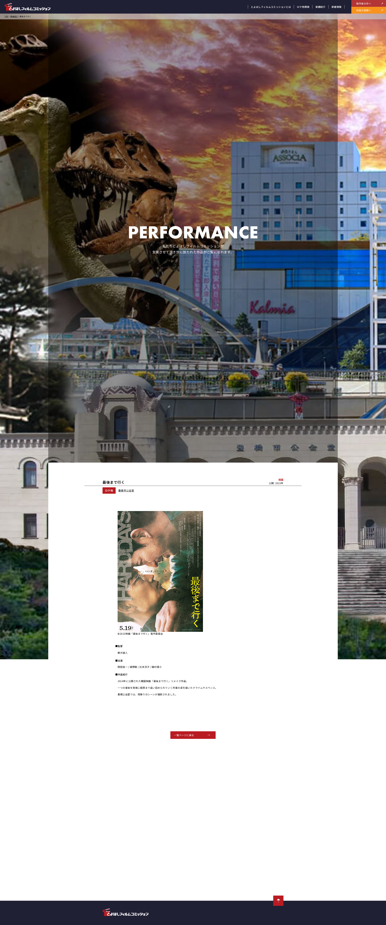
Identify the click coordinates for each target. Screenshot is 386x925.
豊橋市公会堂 (126, 490)
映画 (280, 479)
